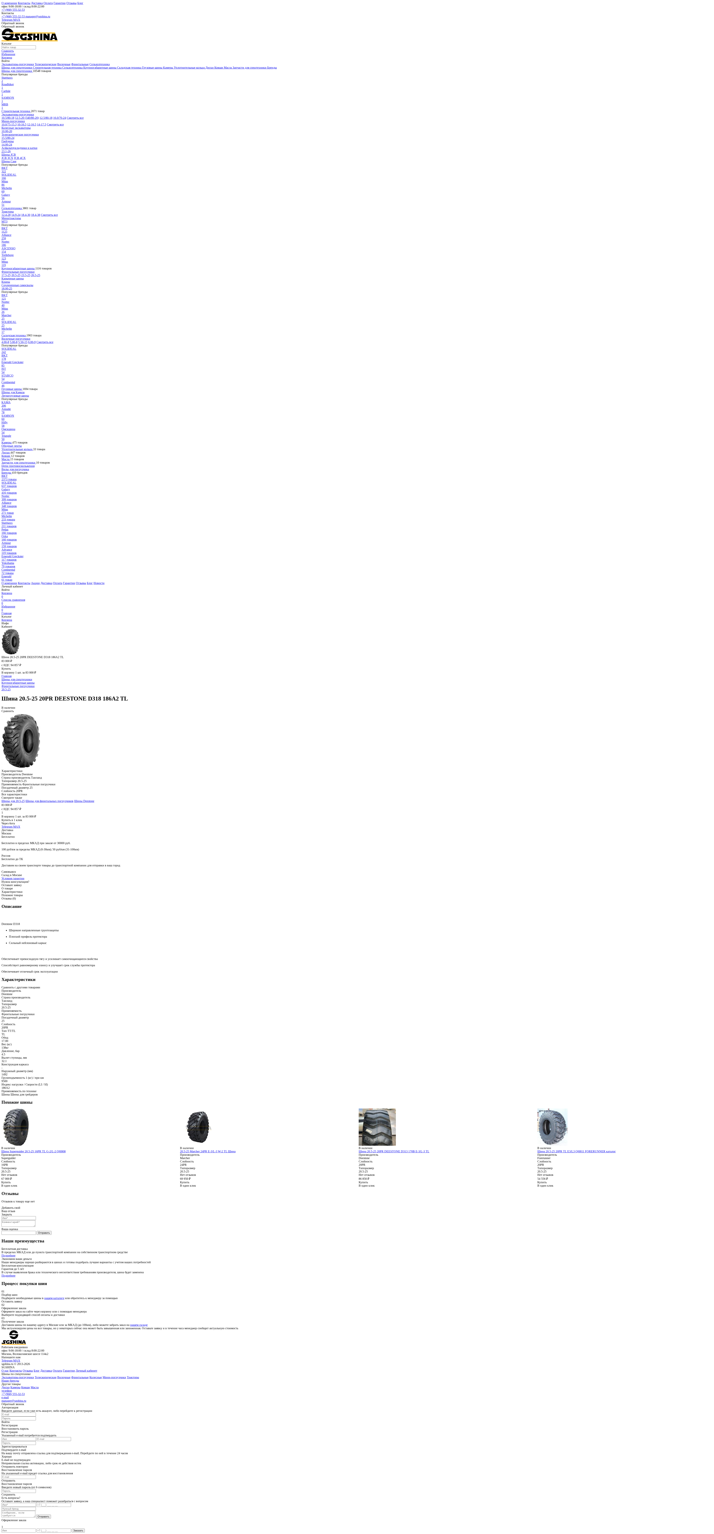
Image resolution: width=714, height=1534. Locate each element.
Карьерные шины (12, 278)
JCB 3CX (7, 158)
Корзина (6, 595)
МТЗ (4, 221)
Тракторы (7, 211)
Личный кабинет (86, 1370)
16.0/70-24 (59, 117)
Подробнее (8, 1255)
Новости (99, 583)
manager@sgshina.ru (37, 16)
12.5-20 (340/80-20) (27, 117)
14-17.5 (41, 124)
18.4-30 (25, 214)
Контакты (24, 3)
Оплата (48, 3)
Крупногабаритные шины (100, 67)
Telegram (7, 19)
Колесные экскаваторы (16, 127)
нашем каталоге (54, 1298)
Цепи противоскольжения (18, 466)
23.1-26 (6, 151)
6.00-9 (32, 342)
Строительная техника (47, 67)
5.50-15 (22, 342)
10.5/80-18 (7, 117)
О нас (5, 1370)
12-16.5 (31, 124)
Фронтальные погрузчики (18, 271)
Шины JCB (8, 154)
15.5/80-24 (7, 137)
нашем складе (139, 1324)
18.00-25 (6, 288)
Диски (209, 67)
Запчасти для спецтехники (250, 67)
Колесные (95, 1377)
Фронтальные (80, 64)
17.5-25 (6, 275)
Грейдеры (7, 141)
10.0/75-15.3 (9, 124)
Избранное (8, 608)
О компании (9, 3)
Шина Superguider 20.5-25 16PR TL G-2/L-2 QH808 (33, 1151)
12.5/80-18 (46, 117)
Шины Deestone (84, 801)
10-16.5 (21, 124)
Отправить (44, 1232)
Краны (5, 281)
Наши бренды (10, 1380)
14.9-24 (15, 214)
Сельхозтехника (99, 64)
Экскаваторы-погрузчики (17, 64)
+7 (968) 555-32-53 (13, 9)
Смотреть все (75, 117)
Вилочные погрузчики (15, 338)
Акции (35, 583)
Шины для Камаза (13, 392)
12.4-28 (6, 214)
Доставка (37, 3)
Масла (228, 67)
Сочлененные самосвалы (17, 285)
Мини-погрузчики (13, 121)
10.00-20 (6, 131)
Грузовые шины (152, 67)
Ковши (219, 67)
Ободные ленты (11, 445)
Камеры (168, 67)
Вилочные (63, 64)
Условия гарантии (12, 878)
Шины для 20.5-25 (13, 801)
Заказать (78, 1530)
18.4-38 (35, 214)
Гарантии (60, 3)
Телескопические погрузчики (20, 134)
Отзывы (71, 3)
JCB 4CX (20, 158)
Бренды (272, 67)
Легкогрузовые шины (15, 395)
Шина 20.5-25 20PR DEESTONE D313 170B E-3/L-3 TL (394, 1151)
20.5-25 (15, 275)
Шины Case (8, 161)
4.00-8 (5, 342)
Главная (6, 613)
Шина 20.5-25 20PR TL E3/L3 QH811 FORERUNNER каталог (576, 1151)
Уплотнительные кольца (189, 67)
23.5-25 (25, 275)
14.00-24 (6, 144)
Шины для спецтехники (17, 67)
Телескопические (46, 64)
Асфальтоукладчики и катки (19, 148)
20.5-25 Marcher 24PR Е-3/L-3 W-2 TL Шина (208, 1151)
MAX (16, 19)
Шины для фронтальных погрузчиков (49, 801)
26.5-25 (35, 275)
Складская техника (129, 67)
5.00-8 (13, 342)
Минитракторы (11, 218)
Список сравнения (13, 601)
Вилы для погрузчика (15, 469)
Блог (80, 3)
